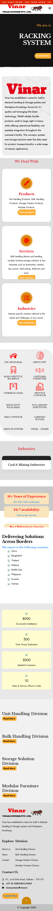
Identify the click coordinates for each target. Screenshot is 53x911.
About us (6, 849)
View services (26, 277)
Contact (5, 860)
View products (26, 212)
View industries (26, 322)
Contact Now (43, 55)
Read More (9, 718)
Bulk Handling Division (25, 736)
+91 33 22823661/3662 (19, 883)
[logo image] (22, 8)
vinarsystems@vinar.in (16, 887)
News (4, 854)
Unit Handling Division (24, 713)
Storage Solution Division (18, 761)
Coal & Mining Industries (26, 464)
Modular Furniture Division (20, 788)
